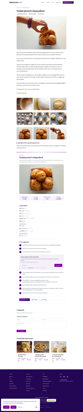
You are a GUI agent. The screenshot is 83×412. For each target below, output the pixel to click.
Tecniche (28, 390)
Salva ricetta (58, 265)
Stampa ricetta (25, 299)
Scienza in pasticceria (30, 388)
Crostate (11, 381)
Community (58, 2)
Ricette (42, 2)
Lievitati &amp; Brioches (24, 7)
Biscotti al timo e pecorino (22, 355)
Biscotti (10, 376)
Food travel (28, 381)
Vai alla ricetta (41, 14)
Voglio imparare (51, 400)
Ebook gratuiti (45, 379)
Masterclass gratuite (47, 381)
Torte (10, 379)
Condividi (35, 299)
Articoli (47, 2)
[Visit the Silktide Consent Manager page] (36, 407)
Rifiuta (13, 407)
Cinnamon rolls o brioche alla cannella (40, 355)
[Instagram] (61, 377)
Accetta (6, 407)
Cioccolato (11, 383)
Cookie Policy (20, 403)
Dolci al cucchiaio (12, 386)
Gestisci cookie (48, 407)
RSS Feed (45, 390)
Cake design (28, 379)
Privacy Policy (30, 267)
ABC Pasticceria (29, 376)
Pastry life (28, 383)
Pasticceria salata (32, 14)
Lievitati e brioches (13, 388)
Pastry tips (28, 386)
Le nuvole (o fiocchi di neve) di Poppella (57, 355)
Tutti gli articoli (46, 386)
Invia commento (21, 331)
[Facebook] (64, 377)
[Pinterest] (67, 377)
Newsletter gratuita (68, 2)
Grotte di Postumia (28, 54)
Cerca (53, 2)
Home (18, 7)
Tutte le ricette (46, 383)
